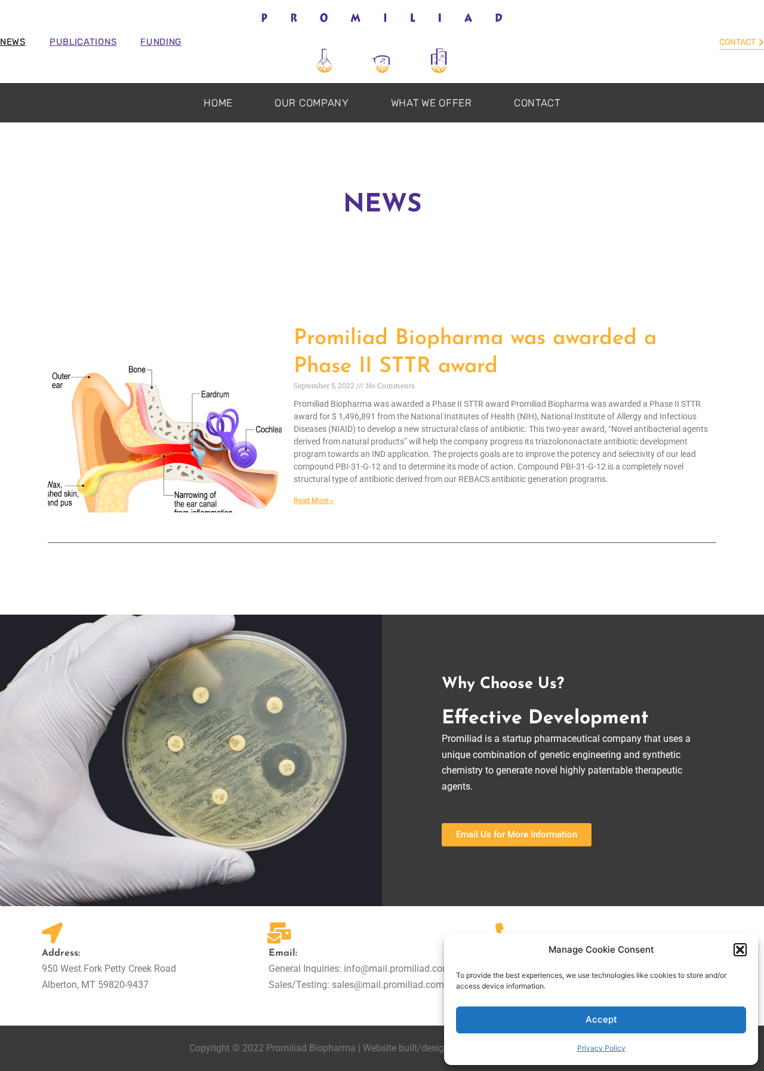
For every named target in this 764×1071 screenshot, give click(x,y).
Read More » (314, 500)
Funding (160, 41)
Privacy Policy (601, 1048)
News (13, 41)
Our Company (312, 103)
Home (218, 103)
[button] (740, 950)
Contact (537, 103)
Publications (83, 41)
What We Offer (431, 103)
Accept (601, 1019)
